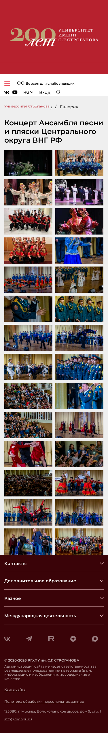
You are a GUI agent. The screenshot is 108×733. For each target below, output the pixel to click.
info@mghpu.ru (18, 719)
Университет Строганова (27, 106)
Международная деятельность (40, 615)
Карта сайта (15, 689)
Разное (12, 598)
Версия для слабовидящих (49, 83)
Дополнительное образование (40, 580)
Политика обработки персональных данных (44, 702)
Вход (44, 92)
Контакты (15, 563)
